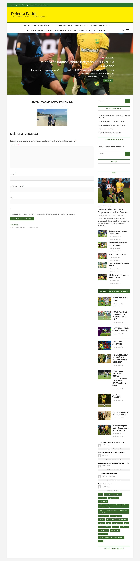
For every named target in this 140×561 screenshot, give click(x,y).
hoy (108, 523)
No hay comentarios (107, 76)
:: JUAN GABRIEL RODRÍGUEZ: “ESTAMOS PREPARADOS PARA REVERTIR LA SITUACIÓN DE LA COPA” (119, 378)
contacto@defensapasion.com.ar (38, 5)
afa (100, 494)
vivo (101, 541)
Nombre (13, 174)
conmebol (102, 498)
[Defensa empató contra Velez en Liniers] (102, 233)
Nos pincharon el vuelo (105, 129)
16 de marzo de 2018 (118, 322)
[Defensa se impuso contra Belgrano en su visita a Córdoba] (114, 190)
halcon (101, 523)
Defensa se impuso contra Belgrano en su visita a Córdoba (76, 63)
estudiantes (110, 519)
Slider (102, 57)
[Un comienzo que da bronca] (104, 298)
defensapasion (104, 516)
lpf (100, 527)
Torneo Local (109, 57)
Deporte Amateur (81, 25)
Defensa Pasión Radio (63, 25)
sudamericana (103, 530)
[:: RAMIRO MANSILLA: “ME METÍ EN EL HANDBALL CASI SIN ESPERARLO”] (104, 355)
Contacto (28, 25)
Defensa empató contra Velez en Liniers (111, 121)
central (118, 494)
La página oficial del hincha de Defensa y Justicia (46, 30)
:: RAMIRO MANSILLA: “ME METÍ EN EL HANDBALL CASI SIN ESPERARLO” (120, 358)
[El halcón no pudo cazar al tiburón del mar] (102, 277)
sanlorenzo (124, 527)
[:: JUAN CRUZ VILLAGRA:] (104, 395)
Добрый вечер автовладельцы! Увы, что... (113, 463)
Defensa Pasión (24, 13)
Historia (93, 25)
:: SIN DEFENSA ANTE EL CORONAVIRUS (120, 413)
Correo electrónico (17, 186)
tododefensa (114, 530)
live (126, 523)
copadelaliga (103, 501)
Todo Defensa (99, 30)
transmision (103, 534)
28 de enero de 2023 (118, 303)
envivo (101, 519)
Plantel (89, 30)
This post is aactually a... (105, 484)
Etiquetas (124, 291)
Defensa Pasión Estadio (43, 25)
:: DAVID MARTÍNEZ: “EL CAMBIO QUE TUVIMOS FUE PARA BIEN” (119, 315)
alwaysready (108, 494)
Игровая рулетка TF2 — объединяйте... (111, 452)
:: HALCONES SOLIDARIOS (117, 343)
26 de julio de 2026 (114, 280)
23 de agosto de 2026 (91, 76)
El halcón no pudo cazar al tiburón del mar (119, 276)
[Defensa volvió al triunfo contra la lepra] (102, 245)
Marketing (72, 30)
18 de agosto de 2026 (115, 236)
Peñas (81, 30)
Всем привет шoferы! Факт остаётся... (111, 442)
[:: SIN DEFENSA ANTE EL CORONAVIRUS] (104, 412)
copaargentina (113, 498)
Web (11, 198)
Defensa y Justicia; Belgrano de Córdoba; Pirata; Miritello (113, 511)
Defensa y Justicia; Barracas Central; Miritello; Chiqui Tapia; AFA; (113, 506)
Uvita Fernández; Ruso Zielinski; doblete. (111, 537)
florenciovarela (122, 519)
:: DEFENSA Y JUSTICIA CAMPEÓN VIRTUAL (120, 329)
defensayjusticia (116, 516)
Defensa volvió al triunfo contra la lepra (111, 125)
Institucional (104, 25)
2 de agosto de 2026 (115, 257)
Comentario (14, 145)
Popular (103, 291)
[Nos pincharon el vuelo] (102, 256)
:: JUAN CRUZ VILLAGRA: (117, 396)
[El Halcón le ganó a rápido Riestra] (102, 265)
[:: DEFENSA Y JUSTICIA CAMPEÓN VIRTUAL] (104, 328)
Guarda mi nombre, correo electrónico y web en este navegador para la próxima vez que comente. (42, 214)
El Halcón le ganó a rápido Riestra (109, 132)
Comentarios (114, 291)
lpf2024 (107, 527)
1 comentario (116, 306)
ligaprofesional (117, 523)
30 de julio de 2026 (114, 269)
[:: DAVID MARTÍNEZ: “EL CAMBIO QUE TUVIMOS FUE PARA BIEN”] (104, 312)
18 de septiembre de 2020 (45, 106)
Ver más (108, 80)
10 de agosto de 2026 (115, 248)
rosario (116, 527)
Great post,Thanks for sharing (107, 473)
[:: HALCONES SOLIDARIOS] (104, 342)
